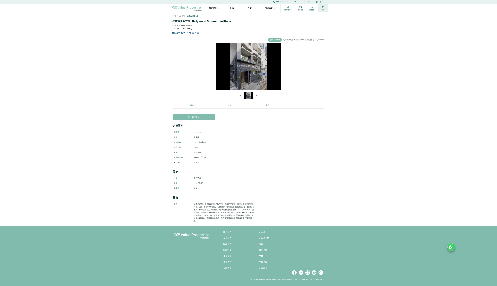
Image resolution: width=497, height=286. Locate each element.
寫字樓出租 (264, 238)
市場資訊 (269, 8)
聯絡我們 (227, 244)
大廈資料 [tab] (191, 105)
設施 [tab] (229, 105)
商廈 (261, 244)
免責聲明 (227, 256)
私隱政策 (227, 250)
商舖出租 (263, 250)
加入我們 (227, 238)
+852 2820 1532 (281, 2)
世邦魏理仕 (228, 268)
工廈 (261, 256)
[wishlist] (284, 39)
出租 (232, 8)
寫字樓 (262, 232)
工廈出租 (263, 262)
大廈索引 (263, 268)
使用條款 (227, 262)
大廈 (249, 8)
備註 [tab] (267, 105)
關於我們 (213, 8)
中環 (187, 25)
